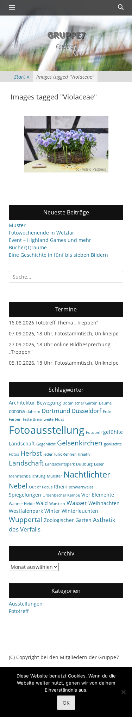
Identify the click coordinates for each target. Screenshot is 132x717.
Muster (17, 225)
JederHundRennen (60, 454)
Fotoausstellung (46, 430)
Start (21, 76)
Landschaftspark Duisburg (69, 464)
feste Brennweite (38, 419)
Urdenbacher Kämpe (61, 495)
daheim (33, 411)
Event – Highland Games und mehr (50, 240)
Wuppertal (26, 519)
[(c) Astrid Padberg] (66, 144)
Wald (42, 503)
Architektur (22, 402)
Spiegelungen (25, 494)
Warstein (57, 503)
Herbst (31, 453)
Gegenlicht (46, 444)
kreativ (84, 454)
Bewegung (49, 402)
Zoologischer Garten (68, 520)
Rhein (61, 486)
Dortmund (56, 411)
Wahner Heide (21, 503)
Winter (52, 511)
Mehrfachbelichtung (27, 476)
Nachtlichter (87, 474)
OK (66, 702)
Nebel (18, 486)
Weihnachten (104, 503)
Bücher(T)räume (28, 247)
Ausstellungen (26, 603)
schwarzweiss (81, 487)
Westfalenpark (26, 511)
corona (17, 411)
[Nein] (123, 691)
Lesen (99, 464)
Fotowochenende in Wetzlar (41, 232)
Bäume (105, 403)
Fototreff (94, 432)
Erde (107, 411)
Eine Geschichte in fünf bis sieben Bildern (58, 254)
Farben (15, 419)
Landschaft (26, 463)
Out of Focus (40, 487)
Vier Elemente (97, 494)
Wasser (77, 503)
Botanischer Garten (80, 403)
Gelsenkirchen (79, 443)
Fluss (59, 419)
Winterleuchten (80, 511)
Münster (54, 476)
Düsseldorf (86, 411)
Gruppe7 (66, 34)
